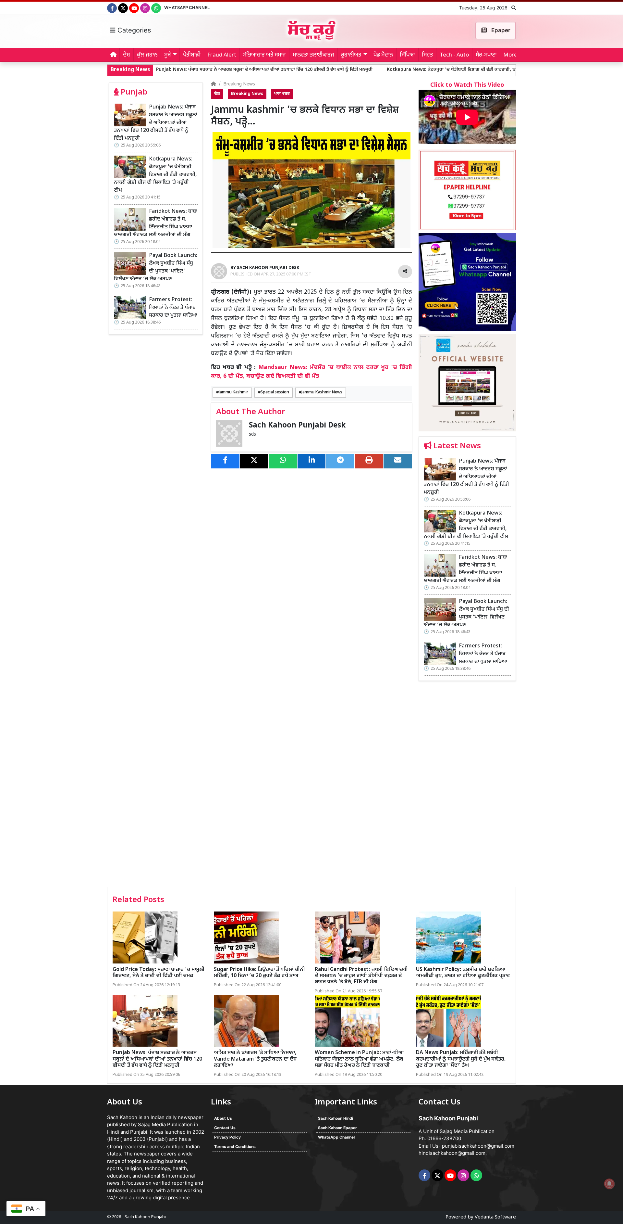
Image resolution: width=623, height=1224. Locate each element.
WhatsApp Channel (187, 7)
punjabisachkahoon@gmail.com (478, 1146)
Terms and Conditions (235, 1146)
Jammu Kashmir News (321, 392)
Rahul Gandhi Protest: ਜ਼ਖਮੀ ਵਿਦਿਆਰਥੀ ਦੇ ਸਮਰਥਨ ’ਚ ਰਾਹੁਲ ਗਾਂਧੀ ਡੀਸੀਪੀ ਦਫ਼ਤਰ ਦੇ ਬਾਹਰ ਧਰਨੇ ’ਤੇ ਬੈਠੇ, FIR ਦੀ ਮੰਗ (361, 976)
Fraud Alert (221, 55)
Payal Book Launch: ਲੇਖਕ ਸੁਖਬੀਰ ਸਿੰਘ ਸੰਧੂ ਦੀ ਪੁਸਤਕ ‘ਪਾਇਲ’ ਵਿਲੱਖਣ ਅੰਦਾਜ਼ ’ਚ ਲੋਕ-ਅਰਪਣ (155, 267)
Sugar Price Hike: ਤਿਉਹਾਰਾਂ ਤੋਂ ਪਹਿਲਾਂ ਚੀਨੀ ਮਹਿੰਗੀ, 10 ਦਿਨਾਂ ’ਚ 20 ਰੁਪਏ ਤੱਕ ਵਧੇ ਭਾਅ (259, 972)
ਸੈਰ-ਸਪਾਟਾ (486, 55)
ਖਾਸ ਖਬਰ (282, 93)
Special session (275, 392)
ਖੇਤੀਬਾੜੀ (192, 55)
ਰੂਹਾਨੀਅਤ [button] (351, 55)
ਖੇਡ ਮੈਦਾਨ (383, 55)
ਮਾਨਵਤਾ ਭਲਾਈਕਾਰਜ (313, 55)
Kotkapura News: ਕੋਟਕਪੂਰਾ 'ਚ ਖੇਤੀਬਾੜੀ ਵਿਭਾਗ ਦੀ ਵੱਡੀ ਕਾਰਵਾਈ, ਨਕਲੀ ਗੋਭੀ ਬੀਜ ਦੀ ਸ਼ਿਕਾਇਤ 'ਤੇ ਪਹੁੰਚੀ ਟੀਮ (420, 70)
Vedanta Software (495, 1217)
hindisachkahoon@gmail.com (452, 1153)
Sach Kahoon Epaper (337, 1127)
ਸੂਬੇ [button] (167, 55)
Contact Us (225, 1127)
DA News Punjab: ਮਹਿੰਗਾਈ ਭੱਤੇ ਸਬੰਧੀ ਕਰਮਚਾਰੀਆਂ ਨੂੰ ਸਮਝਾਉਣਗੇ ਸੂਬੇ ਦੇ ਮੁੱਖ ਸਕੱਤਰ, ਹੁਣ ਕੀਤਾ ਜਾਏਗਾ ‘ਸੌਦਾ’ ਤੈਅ (461, 1059)
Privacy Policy (227, 1137)
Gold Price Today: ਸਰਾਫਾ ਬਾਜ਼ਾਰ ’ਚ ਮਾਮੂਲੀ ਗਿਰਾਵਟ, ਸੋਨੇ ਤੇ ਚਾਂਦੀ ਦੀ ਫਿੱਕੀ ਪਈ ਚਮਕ (158, 972)
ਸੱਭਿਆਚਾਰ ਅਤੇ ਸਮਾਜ (264, 55)
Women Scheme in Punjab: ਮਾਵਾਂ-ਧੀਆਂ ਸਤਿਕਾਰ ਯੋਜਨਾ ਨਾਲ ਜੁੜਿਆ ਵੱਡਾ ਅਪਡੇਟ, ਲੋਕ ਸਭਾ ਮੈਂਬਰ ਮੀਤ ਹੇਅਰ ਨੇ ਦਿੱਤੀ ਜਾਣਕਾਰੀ (359, 1059)
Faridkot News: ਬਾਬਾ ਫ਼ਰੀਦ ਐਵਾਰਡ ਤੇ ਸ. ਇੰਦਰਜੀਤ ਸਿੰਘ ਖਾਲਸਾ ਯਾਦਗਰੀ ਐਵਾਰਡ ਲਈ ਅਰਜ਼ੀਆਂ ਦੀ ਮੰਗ (155, 223)
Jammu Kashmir (233, 392)
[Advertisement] (467, 786)
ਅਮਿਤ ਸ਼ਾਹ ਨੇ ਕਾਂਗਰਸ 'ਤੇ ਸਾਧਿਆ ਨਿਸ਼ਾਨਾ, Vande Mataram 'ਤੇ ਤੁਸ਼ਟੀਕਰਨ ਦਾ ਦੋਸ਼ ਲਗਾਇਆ (255, 1059)
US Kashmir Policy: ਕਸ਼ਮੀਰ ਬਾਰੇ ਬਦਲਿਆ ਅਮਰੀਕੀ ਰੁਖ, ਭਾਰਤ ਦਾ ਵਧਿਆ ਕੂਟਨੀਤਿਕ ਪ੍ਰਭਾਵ (463, 972)
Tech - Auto (454, 55)
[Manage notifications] (609, 1184)
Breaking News (239, 84)
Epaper (500, 30)
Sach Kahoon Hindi (335, 1118)
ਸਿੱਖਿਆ (407, 55)
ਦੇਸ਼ (126, 55)
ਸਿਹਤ (427, 55)
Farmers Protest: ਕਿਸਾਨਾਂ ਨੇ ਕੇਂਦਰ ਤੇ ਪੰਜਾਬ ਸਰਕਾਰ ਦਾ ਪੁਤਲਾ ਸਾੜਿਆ (173, 308)
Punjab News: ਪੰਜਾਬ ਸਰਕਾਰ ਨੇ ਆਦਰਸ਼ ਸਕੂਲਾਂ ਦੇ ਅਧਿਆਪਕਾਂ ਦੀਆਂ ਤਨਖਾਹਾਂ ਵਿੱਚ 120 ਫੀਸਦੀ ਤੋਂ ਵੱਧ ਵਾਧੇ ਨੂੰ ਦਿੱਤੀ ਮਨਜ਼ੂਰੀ (196, 70)
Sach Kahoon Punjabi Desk (297, 425)
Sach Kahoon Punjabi (145, 1217)
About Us (223, 1118)
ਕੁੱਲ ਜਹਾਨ (147, 55)
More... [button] (512, 55)
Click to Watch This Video (467, 85)
